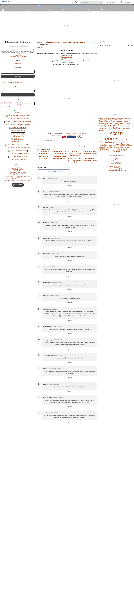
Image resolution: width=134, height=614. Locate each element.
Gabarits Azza (32, 10)
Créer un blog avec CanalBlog (18, 56)
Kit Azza (50, 10)
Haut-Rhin (116, 145)
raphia (101, 118)
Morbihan (114, 128)
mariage (117, 123)
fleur (117, 144)
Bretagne (116, 165)
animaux (113, 118)
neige (101, 125)
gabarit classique (105, 127)
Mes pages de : (105, 10)
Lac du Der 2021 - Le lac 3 (18, 171)
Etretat (110, 151)
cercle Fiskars (127, 127)
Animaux (116, 162)
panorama (102, 147)
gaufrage (108, 142)
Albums (116, 158)
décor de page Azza (113, 125)
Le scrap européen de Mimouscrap (49, 42)
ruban (120, 127)
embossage (120, 118)
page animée (118, 119)
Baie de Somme (123, 149)
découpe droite (125, 123)
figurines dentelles (126, 146)
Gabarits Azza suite (69, 10)
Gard (112, 123)
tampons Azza (122, 121)
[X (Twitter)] (72, 2)
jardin (101, 128)
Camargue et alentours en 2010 (74, 42)
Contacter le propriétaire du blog (11, 82)
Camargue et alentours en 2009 (116, 170)
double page (103, 144)
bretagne (110, 119)
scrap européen (116, 136)
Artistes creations (104, 123)
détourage (104, 149)
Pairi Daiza (116, 151)
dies (113, 121)
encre (106, 118)
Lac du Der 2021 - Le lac (17, 173)
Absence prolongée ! (18, 169)
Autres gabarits (123, 10)
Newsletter (15, 10)
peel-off (120, 128)
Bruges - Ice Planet (116, 166)
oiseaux (101, 142)
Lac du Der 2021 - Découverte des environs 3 (18, 179)
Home (3, 9)
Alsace (101, 130)
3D (114, 142)
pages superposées (122, 142)
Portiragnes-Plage (105, 146)
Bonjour (17, 177)
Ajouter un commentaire (54, 171)
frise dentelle (103, 151)
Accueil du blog (18, 55)
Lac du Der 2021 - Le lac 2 (18, 172)
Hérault (114, 127)
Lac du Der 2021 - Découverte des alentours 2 (18, 180)
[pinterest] (76, 2)
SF (124, 125)
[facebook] (69, 2)
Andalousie (116, 161)
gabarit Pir (107, 128)
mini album (126, 128)
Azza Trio (87, 10)
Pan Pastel (124, 151)
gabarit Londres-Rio (105, 121)
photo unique (103, 119)
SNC (107, 147)
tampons (114, 149)
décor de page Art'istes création (119, 147)
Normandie (112, 144)
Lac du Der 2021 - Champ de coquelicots (17, 175)
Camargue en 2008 (116, 169)
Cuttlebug (124, 144)
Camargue (128, 118)
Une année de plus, (18, 168)
